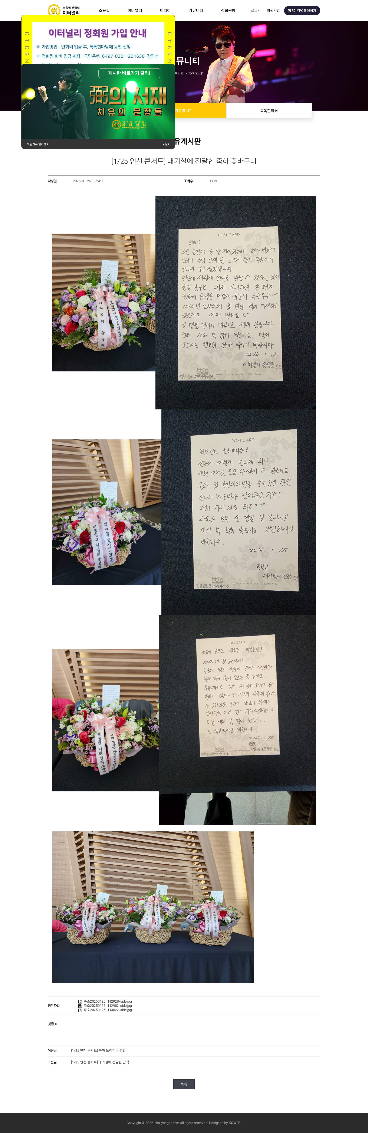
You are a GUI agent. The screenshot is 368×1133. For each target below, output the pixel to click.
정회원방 (228, 10)
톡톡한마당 (269, 110)
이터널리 (135, 10)
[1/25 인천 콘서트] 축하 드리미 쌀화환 (98, 1051)
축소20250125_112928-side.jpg (108, 1001)
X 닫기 (166, 144)
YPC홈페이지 (306, 11)
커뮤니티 (196, 10)
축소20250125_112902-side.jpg (108, 1006)
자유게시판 (184, 110)
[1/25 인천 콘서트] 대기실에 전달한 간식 (100, 1062)
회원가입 (273, 11)
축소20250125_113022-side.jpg (108, 1010)
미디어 (165, 10)
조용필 (104, 10)
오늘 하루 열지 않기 (38, 144)
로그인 (256, 11)
